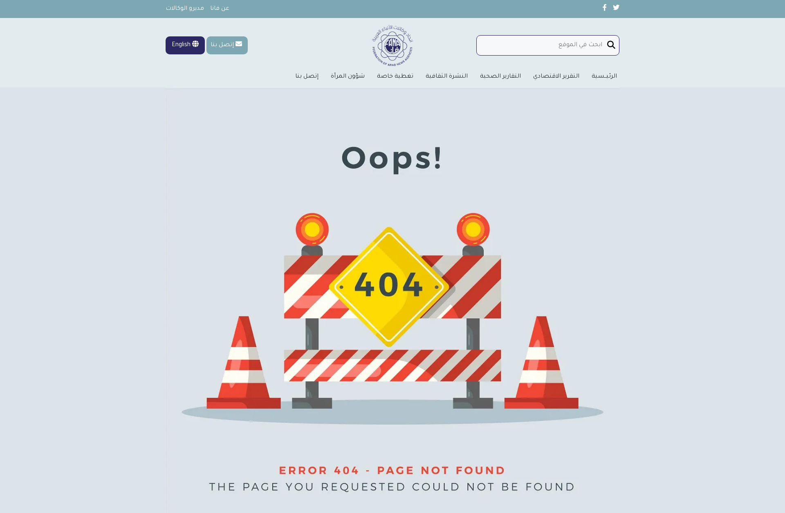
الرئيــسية (604, 77)
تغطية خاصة (395, 77)
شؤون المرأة (348, 77)
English (182, 45)
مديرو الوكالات (185, 9)
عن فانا (219, 9)
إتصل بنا (222, 45)
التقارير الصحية (500, 77)
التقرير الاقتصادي (556, 77)
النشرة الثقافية (447, 77)
